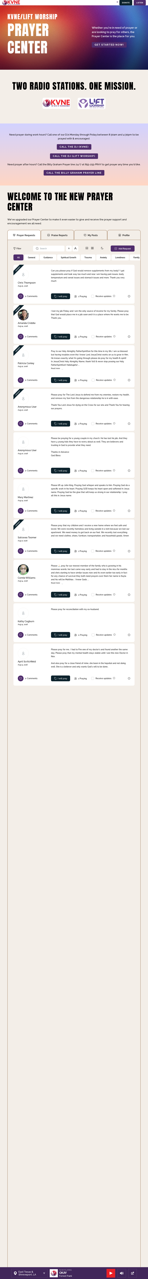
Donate (126, 3)
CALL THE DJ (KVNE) (74, 146)
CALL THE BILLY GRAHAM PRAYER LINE (74, 172)
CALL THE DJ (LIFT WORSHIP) (74, 156)
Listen (139, 3)
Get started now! (109, 44)
